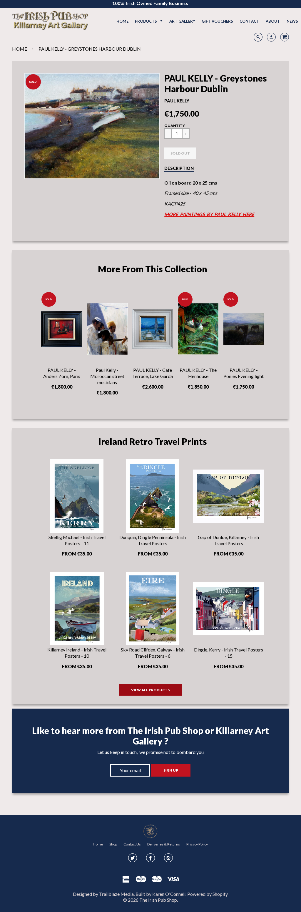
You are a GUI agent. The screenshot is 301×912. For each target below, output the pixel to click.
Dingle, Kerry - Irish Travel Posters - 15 (228, 653)
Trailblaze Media (116, 894)
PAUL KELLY (176, 100)
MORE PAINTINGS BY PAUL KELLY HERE (209, 214)
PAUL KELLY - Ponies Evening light (243, 373)
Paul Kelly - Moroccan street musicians (107, 376)
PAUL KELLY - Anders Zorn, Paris (61, 373)
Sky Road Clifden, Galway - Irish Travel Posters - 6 (153, 653)
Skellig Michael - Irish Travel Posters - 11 (77, 540)
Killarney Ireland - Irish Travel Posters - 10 (76, 653)
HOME (19, 49)
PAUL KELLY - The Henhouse (198, 373)
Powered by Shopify (207, 894)
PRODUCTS (146, 21)
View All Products (150, 690)
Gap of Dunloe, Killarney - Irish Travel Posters (228, 540)
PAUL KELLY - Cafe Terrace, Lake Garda (152, 373)
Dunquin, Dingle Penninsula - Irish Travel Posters (152, 540)
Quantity (174, 125)
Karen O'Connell (168, 894)
